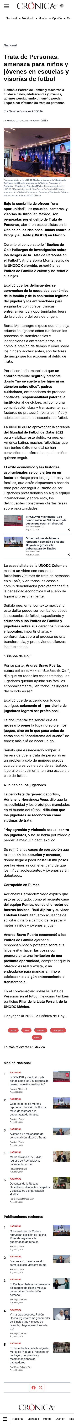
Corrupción (58, 1030)
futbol (13, 1030)
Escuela (41, 1030)
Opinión (60, 1419)
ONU (26, 1030)
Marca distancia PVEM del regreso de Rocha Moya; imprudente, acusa (26, 1160)
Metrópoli (33, 1419)
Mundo (47, 1419)
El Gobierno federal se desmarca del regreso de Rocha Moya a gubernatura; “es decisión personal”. (30, 1289)
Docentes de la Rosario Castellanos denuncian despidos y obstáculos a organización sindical (30, 1188)
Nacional (17, 1419)
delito (37, 1037)
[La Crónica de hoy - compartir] (69, 529)
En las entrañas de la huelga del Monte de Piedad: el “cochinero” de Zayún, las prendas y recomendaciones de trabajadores (29, 1355)
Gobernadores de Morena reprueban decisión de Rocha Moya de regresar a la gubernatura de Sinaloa (45, 543)
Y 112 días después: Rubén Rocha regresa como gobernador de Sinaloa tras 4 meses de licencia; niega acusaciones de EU (30, 1321)
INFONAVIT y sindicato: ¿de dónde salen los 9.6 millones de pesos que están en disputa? (46, 520)
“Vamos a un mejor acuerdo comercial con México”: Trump (28, 1135)
